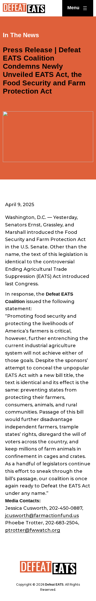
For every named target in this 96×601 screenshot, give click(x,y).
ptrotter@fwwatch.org (32, 530)
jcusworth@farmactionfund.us (42, 515)
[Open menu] (77, 8)
